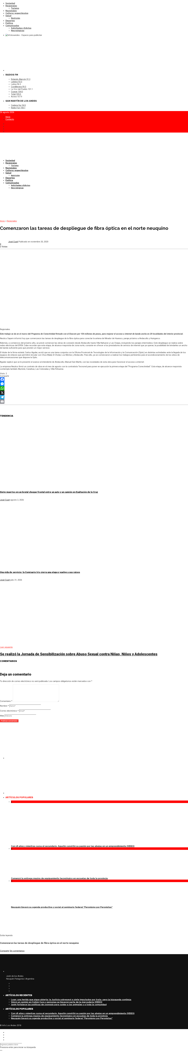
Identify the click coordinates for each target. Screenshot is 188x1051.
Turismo (15, 8)
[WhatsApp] (94, 388)
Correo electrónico (9, 711)
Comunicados (12, 26)
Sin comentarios (17, 951)
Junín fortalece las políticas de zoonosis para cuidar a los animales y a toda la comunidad (59, 1004)
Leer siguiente (6, 647)
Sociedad (10, 3)
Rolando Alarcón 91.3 (20, 79)
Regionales (11, 6)
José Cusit (13, 241)
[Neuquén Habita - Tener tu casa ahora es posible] (96, 793)
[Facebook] (94, 379)
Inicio (8, 117)
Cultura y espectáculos (17, 13)
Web (2, 716)
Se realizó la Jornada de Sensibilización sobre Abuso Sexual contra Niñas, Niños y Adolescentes (78, 654)
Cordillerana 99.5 (18, 86)
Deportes (10, 21)
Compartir (4, 951)
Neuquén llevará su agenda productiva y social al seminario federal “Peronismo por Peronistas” (62, 907)
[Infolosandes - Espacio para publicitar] (28, 35)
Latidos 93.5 (16, 81)
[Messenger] (94, 384)
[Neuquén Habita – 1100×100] (94, 204)
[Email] (94, 401)
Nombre (4, 706)
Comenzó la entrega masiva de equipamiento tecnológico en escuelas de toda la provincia (59, 878)
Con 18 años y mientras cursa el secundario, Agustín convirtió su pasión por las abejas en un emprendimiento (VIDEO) (72, 846)
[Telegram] (94, 397)
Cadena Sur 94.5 (18, 105)
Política (9, 23)
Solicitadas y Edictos (21, 28)
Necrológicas (17, 30)
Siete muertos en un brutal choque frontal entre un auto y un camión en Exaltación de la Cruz (49, 492)
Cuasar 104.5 (17, 91)
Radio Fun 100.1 (18, 108)
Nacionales (11, 11)
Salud (8, 16)
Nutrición (15, 18)
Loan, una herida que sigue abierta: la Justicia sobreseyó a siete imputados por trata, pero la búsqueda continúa (71, 999)
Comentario (6, 701)
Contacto (10, 119)
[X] (94, 392)
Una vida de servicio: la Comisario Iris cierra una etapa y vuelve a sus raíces (40, 572)
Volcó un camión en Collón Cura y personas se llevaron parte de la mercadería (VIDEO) (56, 1002)
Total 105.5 (16, 94)
